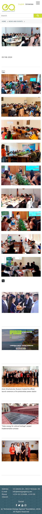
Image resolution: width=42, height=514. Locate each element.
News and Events (16, 21)
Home (4, 21)
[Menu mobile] (38, 3)
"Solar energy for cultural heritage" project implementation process (16, 427)
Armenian (29, 4)
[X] (3, 280)
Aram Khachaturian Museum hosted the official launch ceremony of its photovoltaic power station (19, 390)
